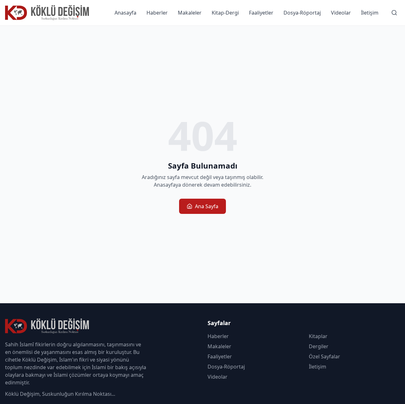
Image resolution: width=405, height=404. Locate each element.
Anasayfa (125, 12)
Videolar (341, 12)
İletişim (369, 12)
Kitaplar (318, 336)
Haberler (157, 12)
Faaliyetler (261, 12)
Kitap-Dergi (225, 12)
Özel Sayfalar (324, 356)
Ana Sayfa (206, 206)
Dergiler (318, 346)
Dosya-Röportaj (302, 12)
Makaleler (190, 12)
